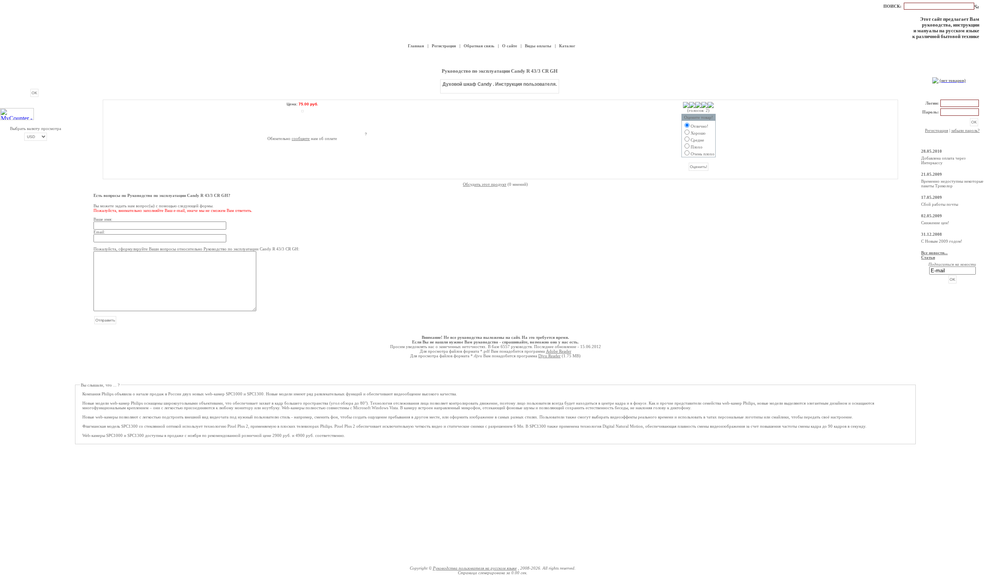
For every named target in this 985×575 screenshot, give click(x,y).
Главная (416, 45)
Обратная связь (479, 45)
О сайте (509, 45)
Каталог (567, 45)
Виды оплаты (538, 45)
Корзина (952, 72)
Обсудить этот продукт (484, 184)
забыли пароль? (965, 130)
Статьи (928, 257)
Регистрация (444, 45)
